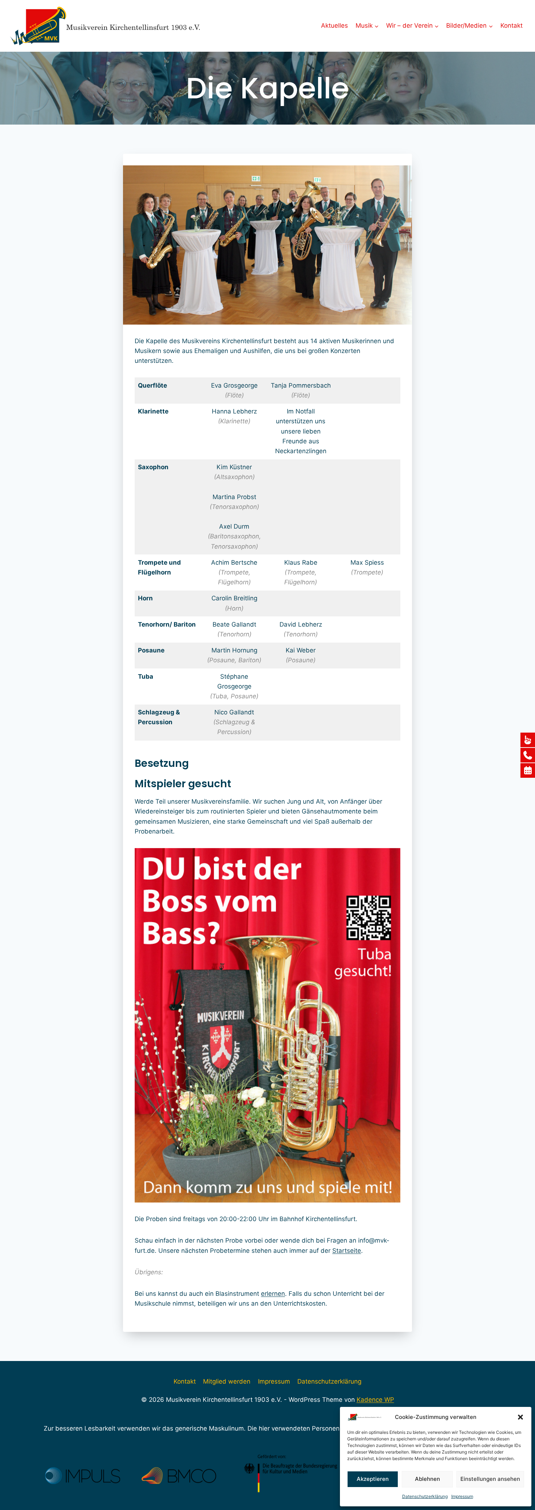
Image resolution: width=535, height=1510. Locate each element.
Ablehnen (427, 1478)
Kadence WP (375, 1399)
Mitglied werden (226, 1381)
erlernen (273, 1293)
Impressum (462, 1496)
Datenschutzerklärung (425, 1496)
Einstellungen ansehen (490, 1478)
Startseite (346, 1250)
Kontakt (511, 25)
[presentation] (126, 1025)
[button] (520, 1417)
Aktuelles (334, 25)
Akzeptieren (373, 1478)
